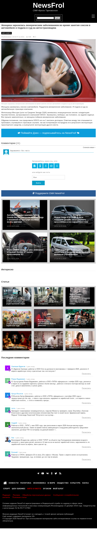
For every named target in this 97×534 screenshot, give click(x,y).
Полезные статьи (19, 497)
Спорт (6, 488)
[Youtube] (43, 473)
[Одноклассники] (51, 473)
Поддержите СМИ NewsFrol (49, 193)
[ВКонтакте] (47, 473)
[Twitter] (56, 473)
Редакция (6, 495)
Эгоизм (47, 488)
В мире (51, 482)
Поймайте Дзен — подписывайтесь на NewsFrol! (48, 133)
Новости (14, 482)
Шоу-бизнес (18, 488)
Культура (75, 482)
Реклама (16, 495)
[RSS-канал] (60, 473)
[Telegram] (38, 473)
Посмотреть (86, 374)
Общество (63, 482)
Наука (85, 482)
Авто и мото (6, 33)
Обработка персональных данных (36, 495)
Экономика (39, 482)
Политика (25, 482)
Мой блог (58, 488)
